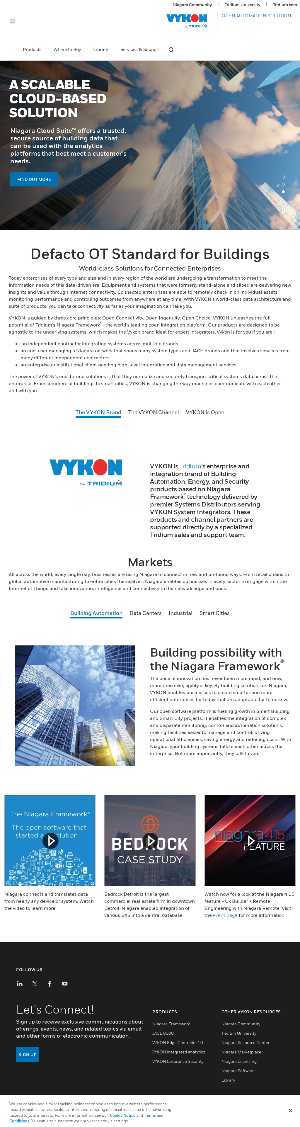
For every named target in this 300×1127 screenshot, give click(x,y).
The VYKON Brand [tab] (98, 412)
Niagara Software (238, 1070)
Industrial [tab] (180, 613)
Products (32, 49)
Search (171, 50)
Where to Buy (67, 49)
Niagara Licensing (239, 1061)
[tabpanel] (150, 145)
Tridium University (242, 4)
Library (100, 49)
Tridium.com (285, 4)
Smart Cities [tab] (215, 613)
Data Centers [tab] (145, 613)
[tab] (285, 178)
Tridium (190, 466)
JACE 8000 (163, 1033)
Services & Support (140, 49)
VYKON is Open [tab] (205, 412)
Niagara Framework (171, 1023)
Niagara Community (192, 4)
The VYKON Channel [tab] (153, 412)
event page (225, 915)
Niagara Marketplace (241, 1051)
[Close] (290, 1110)
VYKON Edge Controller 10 (177, 1042)
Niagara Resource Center (245, 1042)
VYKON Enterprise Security (178, 1061)
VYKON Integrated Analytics (178, 1051)
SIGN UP (27, 1054)
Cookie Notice (122, 1115)
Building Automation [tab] (96, 613)
